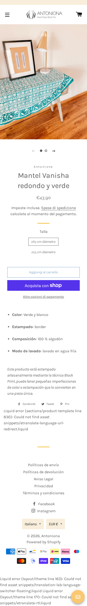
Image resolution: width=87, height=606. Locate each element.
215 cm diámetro (43, 252)
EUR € (53, 524)
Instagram (46, 511)
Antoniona (50, 536)
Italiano (31, 524)
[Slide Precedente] (33, 150)
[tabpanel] (43, 81)
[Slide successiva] (53, 150)
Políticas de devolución (43, 472)
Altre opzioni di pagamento (43, 297)
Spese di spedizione (58, 207)
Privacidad (43, 486)
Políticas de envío (43, 465)
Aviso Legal (43, 479)
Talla (44, 231)
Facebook (46, 504)
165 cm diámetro (43, 242)
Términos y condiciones (43, 493)
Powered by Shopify (43, 542)
